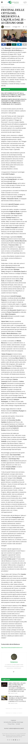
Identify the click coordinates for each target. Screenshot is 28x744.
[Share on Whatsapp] (14, 44)
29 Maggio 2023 (16, 26)
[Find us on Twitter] (11, 740)
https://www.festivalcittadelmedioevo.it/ (11, 647)
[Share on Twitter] (8, 44)
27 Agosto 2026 (13, 693)
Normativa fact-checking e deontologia (13, 722)
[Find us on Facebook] (7, 740)
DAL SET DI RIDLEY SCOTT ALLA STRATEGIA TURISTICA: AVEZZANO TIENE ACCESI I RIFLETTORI (13, 94)
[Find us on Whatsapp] (19, 740)
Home (2, 7)
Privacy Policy (11, 724)
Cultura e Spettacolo (9, 7)
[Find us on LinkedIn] (17, 740)
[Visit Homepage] (13, 2)
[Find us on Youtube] (13, 740)
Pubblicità (13, 720)
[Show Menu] (2, 2)
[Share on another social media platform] (24, 44)
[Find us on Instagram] (9, 740)
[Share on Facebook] (3, 44)
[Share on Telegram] (19, 44)
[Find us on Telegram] (15, 740)
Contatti (18, 724)
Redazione (7, 26)
